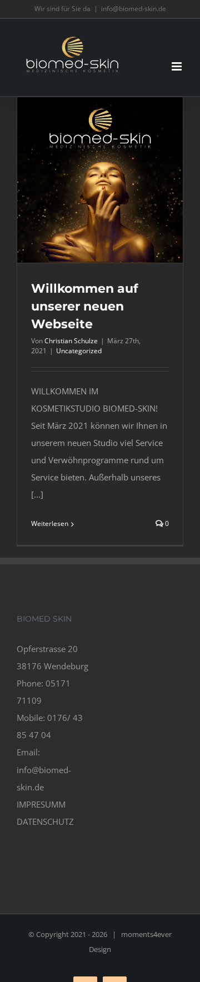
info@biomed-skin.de (133, 8)
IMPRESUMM (41, 804)
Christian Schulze (71, 340)
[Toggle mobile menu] (177, 66)
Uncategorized (79, 350)
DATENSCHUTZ (45, 821)
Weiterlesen (49, 523)
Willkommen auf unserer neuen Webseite (84, 306)
